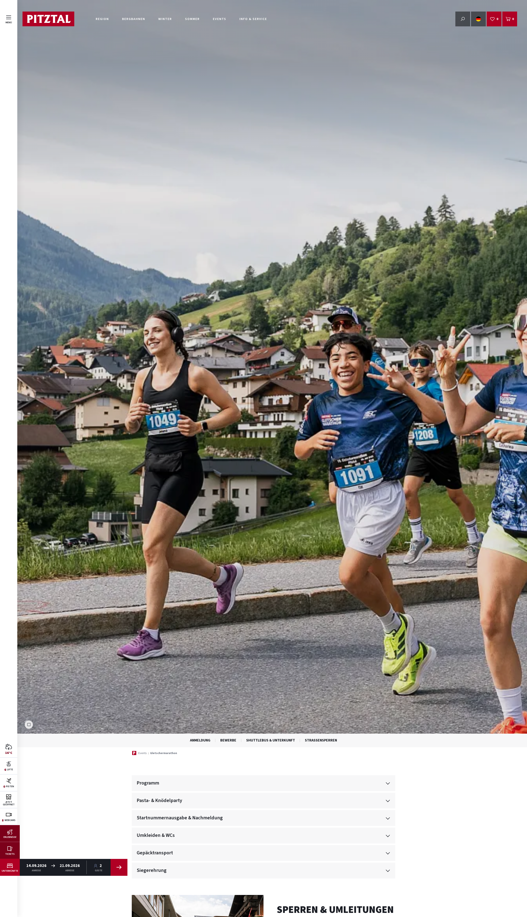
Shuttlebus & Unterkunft (270, 740)
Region (102, 19)
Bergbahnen (133, 19)
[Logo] (48, 19)
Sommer (192, 19)
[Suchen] (119, 867)
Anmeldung (200, 740)
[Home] (134, 753)
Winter (165, 19)
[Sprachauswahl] (478, 19)
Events (219, 19)
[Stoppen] (29, 724)
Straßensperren (321, 740)
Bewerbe (228, 740)
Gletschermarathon (163, 753)
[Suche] (462, 19)
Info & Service (253, 19)
